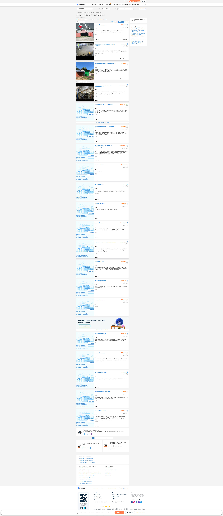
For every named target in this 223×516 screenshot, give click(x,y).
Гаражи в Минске (79, 19)
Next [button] (92, 51)
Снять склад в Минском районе (85, 479)
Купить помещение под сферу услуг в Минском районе (90, 473)
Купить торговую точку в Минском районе (87, 477)
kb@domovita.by (115, 496)
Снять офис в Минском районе (85, 467)
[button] (95, 35)
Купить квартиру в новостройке (111, 469)
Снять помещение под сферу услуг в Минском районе (89, 471)
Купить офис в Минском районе (85, 469)
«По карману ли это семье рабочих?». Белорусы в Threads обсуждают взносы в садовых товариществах (138, 29)
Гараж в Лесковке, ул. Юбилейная (104, 104)
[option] (85, 32)
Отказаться (130, 512)
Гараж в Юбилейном (100, 410)
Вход (145, 1)
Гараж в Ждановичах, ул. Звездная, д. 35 (105, 127)
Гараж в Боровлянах (100, 353)
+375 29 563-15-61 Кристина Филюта (119, 494)
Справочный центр (137, 499)
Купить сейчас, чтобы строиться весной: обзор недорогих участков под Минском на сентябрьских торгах (138, 41)
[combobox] (85, 9)
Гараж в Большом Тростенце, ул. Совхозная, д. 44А (103, 146)
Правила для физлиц (124, 488)
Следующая (108, 438)
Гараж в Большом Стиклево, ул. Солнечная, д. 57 (103, 85)
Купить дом (107, 471)
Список (121, 21)
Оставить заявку (86, 448)
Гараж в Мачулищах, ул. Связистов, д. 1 (105, 64)
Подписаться (111, 448)
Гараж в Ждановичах (100, 280)
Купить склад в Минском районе (85, 481)
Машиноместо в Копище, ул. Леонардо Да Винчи (105, 45)
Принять (119, 512)
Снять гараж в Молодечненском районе (87, 462)
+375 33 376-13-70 (97, 496)
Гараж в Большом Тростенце (102, 391)
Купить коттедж (108, 473)
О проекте (96, 488)
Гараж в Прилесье (100, 300)
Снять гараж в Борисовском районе (86, 458)
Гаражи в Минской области (101, 19)
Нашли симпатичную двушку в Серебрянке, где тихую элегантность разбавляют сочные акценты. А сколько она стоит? (138, 36)
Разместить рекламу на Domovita (102, 122)
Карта (127, 21)
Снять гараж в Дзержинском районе (86, 460)
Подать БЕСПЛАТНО (135, 1)
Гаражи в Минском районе (89, 19)
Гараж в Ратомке (99, 165)
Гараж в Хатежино (100, 203)
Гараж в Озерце (99, 222)
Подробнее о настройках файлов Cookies (140, 512)
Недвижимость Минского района (83, 12)
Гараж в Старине (99, 261)
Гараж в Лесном (99, 184)
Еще (143, 8)
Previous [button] (78, 51)
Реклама (103, 488)
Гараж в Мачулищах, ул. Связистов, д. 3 (105, 242)
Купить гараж (107, 475)
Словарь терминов (112, 488)
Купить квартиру (108, 467)
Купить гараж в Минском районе (85, 483)
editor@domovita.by (98, 497)
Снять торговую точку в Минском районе (87, 475)
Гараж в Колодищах (100, 333)
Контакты (133, 492)
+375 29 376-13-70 (97, 494)
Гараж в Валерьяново (101, 24)
